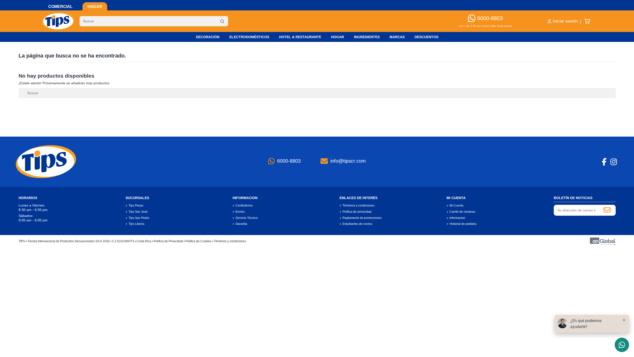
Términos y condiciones (358, 205)
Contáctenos (244, 205)
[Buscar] (222, 21)
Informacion (457, 218)
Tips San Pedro (139, 218)
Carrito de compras (462, 211)
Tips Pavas (136, 205)
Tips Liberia (136, 224)
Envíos (240, 211)
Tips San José (138, 211)
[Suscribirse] (607, 210)
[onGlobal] (603, 241)
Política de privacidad (357, 211)
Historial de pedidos (462, 224)
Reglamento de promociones (362, 218)
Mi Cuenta (456, 205)
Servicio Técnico (247, 218)
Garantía (241, 224)
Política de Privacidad (168, 241)
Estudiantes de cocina (357, 224)
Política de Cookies (198, 241)
